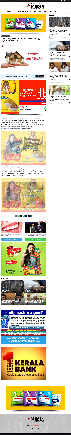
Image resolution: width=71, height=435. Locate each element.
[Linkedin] (31, 216)
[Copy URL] (29, 216)
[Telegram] (61, 0)
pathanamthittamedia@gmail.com (37, 425)
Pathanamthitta (5, 36)
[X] (63, 0)
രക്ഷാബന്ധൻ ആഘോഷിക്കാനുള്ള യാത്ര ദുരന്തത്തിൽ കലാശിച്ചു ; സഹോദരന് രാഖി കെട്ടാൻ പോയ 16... (59, 54)
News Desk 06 (4, 291)
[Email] (26, 216)
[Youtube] (64, 0)
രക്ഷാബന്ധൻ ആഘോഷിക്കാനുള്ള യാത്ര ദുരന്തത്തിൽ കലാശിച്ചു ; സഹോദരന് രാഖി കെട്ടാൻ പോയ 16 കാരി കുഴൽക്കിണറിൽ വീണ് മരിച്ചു (34, 288)
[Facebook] (16, 216)
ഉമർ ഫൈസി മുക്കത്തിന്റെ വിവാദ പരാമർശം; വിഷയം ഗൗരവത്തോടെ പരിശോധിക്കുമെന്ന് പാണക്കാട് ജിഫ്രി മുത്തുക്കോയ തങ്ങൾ (35, 301)
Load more (23, 307)
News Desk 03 (7, 45)
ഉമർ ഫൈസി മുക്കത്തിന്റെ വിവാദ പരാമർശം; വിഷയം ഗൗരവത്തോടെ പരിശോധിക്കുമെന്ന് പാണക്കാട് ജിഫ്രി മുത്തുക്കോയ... (59, 98)
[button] (64, 12)
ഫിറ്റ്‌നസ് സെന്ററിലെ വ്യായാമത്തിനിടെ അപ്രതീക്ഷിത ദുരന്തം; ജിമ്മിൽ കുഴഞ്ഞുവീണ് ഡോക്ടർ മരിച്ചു (12, 289)
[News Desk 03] (2, 46)
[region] (23, 24)
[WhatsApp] (18, 216)
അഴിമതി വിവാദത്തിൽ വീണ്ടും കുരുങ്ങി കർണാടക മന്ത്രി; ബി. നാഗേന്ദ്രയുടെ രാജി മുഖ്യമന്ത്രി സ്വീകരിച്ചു (11, 301)
